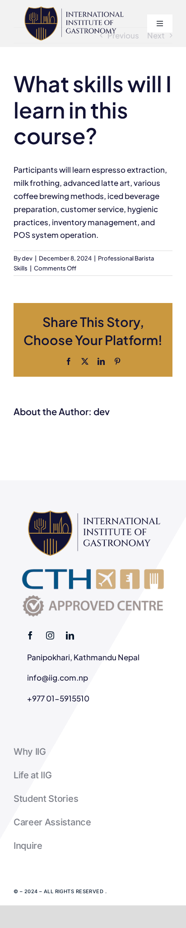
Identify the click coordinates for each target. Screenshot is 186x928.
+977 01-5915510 (58, 698)
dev (27, 258)
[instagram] (50, 635)
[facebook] (30, 635)
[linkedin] (70, 635)
